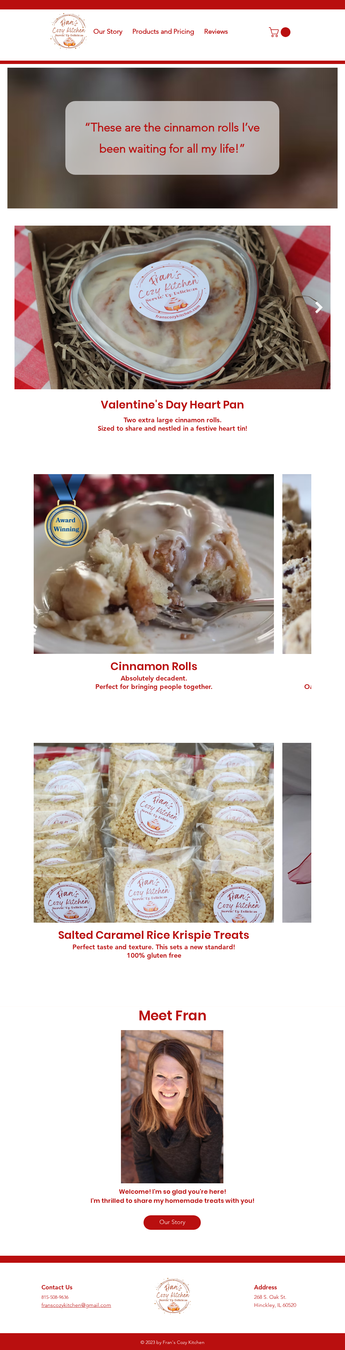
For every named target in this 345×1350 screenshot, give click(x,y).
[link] (281, 32)
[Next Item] (319, 307)
